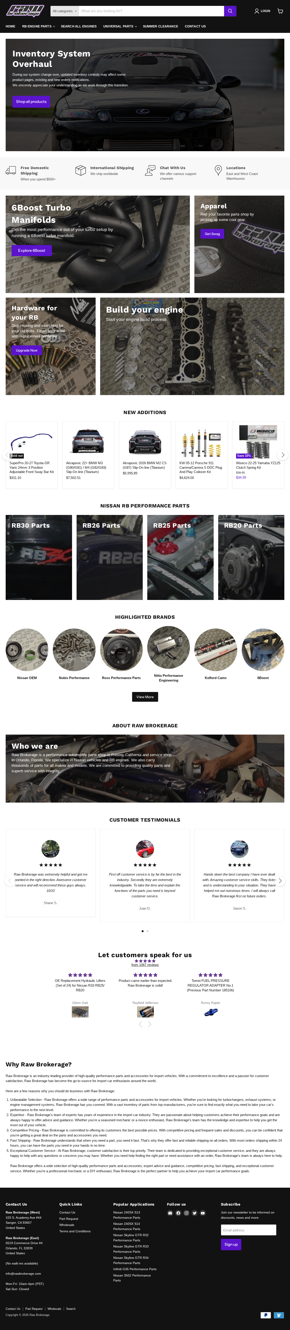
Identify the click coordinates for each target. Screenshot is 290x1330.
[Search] (230, 11)
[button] (141, 1024)
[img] (145, 961)
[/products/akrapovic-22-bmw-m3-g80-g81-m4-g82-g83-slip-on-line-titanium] (88, 442)
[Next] (282, 454)
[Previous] (7, 454)
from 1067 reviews (145, 965)
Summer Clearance (160, 26)
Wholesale (66, 1225)
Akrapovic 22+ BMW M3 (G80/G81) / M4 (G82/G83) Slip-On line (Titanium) (86, 467)
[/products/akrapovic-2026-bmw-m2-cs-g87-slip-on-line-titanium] (145, 442)
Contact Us (195, 26)
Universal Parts (118, 26)
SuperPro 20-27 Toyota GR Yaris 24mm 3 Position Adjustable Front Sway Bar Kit (32, 467)
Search (70, 1309)
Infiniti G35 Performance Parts (135, 1269)
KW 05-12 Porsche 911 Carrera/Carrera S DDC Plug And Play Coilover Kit (200, 467)
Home (10, 26)
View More (145, 697)
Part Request (68, 1219)
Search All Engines (79, 26)
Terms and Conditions (75, 1231)
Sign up (231, 1244)
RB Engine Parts (37, 26)
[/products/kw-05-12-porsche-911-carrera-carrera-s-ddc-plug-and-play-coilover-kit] (201, 442)
